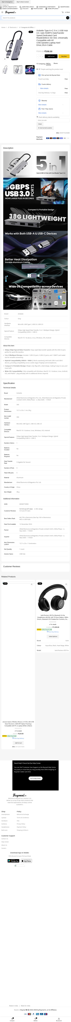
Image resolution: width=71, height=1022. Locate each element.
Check (40, 124)
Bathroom (4, 830)
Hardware (4, 821)
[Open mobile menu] (2, 12)
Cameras (4, 824)
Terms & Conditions (23, 817)
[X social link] (61, 63)
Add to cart (51, 56)
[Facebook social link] (59, 63)
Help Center (5, 842)
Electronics (13, 27)
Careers (3, 848)
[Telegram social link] (56, 65)
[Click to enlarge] (5, 59)
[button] (26, 509)
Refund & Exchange (23, 814)
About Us (4, 845)
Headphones (5, 827)
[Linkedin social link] (66, 63)
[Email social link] (63, 63)
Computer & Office (27, 27)
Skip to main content (23, 2)
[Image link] (20, 795)
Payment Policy (21, 827)
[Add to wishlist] (31, 584)
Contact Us (4, 839)
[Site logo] (10, 12)
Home (3, 27)
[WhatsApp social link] (68, 63)
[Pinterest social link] (64, 63)
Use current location (46, 128)
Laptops (3, 817)
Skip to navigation (7, 2)
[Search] (67, 17)
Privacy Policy (21, 824)
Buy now (64, 56)
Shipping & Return (22, 830)
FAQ (18, 821)
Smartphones (5, 814)
